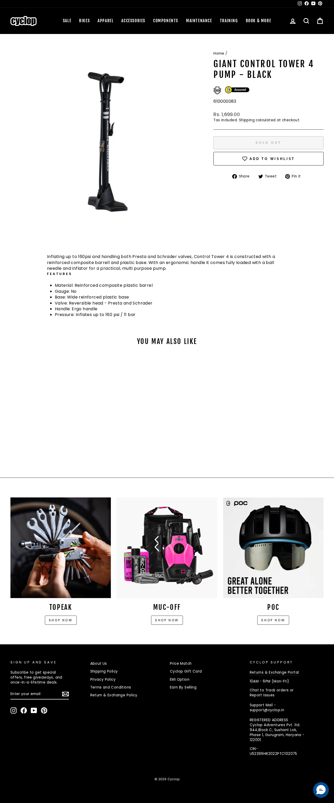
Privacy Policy (103, 679)
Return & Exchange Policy (114, 695)
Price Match (181, 663)
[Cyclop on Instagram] (13, 710)
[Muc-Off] (167, 547)
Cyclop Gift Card (186, 671)
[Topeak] (60, 547)
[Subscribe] (65, 694)
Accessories (133, 20)
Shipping (247, 120)
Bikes (84, 20)
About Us (98, 663)
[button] (321, 790)
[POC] (273, 547)
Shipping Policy (104, 671)
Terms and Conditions (110, 687)
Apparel (106, 20)
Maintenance (199, 20)
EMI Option (179, 679)
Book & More (258, 20)
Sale (67, 20)
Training (229, 20)
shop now (273, 620)
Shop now (61, 620)
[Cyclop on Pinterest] (44, 710)
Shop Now (167, 620)
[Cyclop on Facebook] (24, 710)
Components (165, 20)
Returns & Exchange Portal (274, 672)
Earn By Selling (183, 687)
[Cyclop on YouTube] (34, 710)
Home (218, 53)
